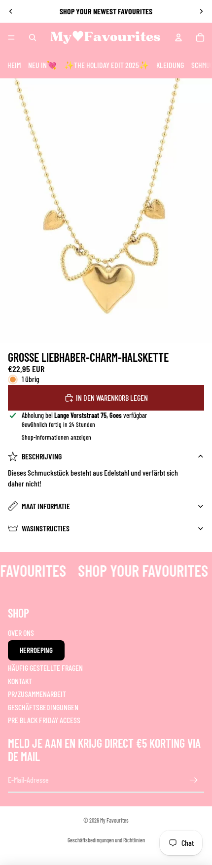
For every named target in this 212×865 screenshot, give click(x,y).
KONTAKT (20, 681)
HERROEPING (36, 650)
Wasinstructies (46, 528)
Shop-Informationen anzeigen (56, 437)
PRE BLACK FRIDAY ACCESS (44, 720)
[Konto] (178, 37)
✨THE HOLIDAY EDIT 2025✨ (106, 64)
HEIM (14, 64)
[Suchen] (32, 37)
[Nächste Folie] (201, 11)
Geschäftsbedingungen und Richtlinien (106, 839)
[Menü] (11, 37)
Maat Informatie (46, 506)
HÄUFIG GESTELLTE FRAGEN (45, 667)
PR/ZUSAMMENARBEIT (37, 693)
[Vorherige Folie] (11, 11)
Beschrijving (42, 456)
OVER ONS (21, 632)
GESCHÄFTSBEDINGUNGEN (43, 706)
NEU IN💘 (42, 64)
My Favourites (114, 820)
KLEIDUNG (170, 64)
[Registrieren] (193, 780)
